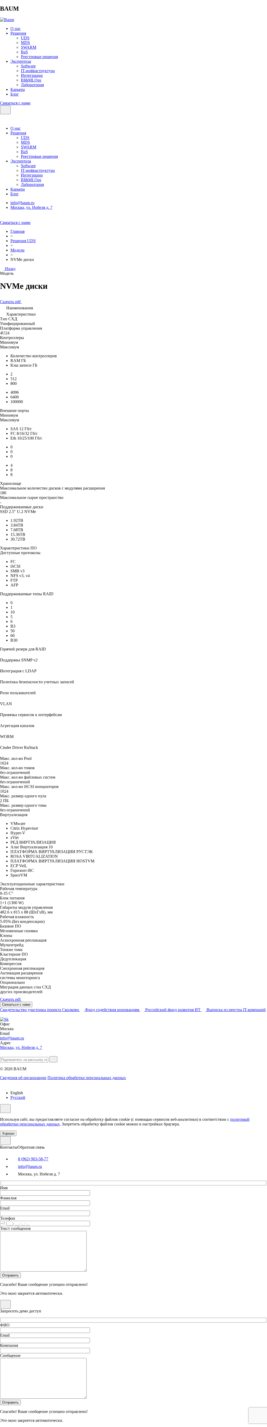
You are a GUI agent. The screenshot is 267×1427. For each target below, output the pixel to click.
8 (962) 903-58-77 (33, 1159)
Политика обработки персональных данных (86, 1077)
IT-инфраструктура (38, 70)
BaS (24, 52)
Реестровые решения (39, 56)
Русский (17, 1097)
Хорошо (8, 1133)
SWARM (28, 47)
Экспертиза (20, 61)
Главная (17, 231)
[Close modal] (5, 1140)
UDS (25, 38)
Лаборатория (32, 85)
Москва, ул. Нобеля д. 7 (31, 207)
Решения (18, 33)
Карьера (17, 89)
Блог (14, 94)
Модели (17, 250)
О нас (15, 28)
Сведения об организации (23, 1077)
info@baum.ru (22, 203)
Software (28, 66)
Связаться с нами (15, 103)
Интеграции (32, 75)
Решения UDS (23, 241)
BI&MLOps (31, 80)
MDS (25, 42)
